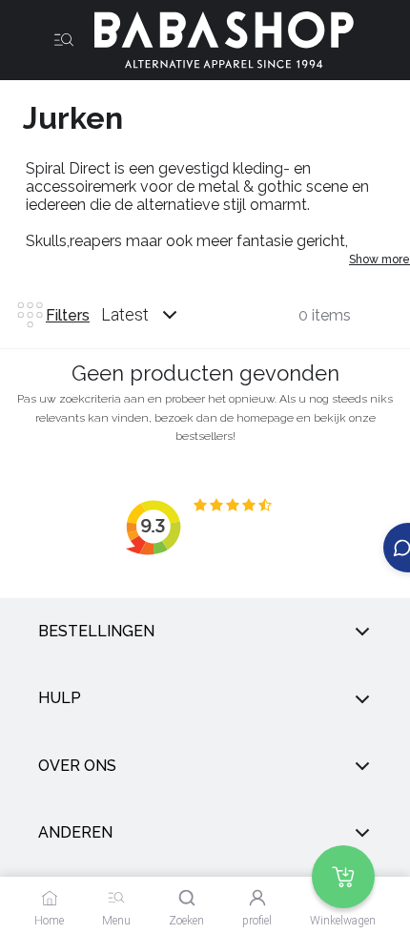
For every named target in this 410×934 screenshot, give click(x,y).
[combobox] (157, 315)
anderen (75, 832)
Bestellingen (96, 631)
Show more (379, 259)
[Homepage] (216, 40)
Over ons (77, 766)
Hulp (59, 698)
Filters (68, 315)
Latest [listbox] (125, 314)
